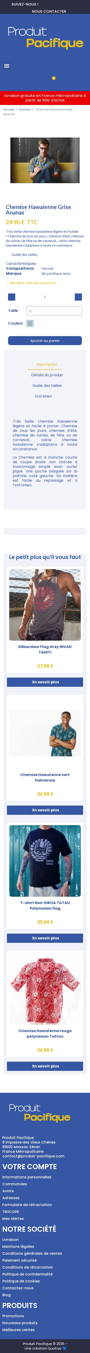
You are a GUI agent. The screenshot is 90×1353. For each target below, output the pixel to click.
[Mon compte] (37, 81)
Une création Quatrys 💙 (46, 1348)
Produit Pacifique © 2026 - (45, 1343)
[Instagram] (56, 3)
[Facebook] (42, 3)
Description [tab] (46, 364)
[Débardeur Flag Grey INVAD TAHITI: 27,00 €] (45, 620)
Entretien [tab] (43, 396)
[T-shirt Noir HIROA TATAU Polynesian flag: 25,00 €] (45, 876)
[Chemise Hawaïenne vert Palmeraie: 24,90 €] (45, 748)
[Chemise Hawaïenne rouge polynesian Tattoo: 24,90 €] (45, 1004)
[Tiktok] (64, 3)
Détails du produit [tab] (47, 375)
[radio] (30, 323)
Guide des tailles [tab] (47, 385)
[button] (6, 66)
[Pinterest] (49, 3)
